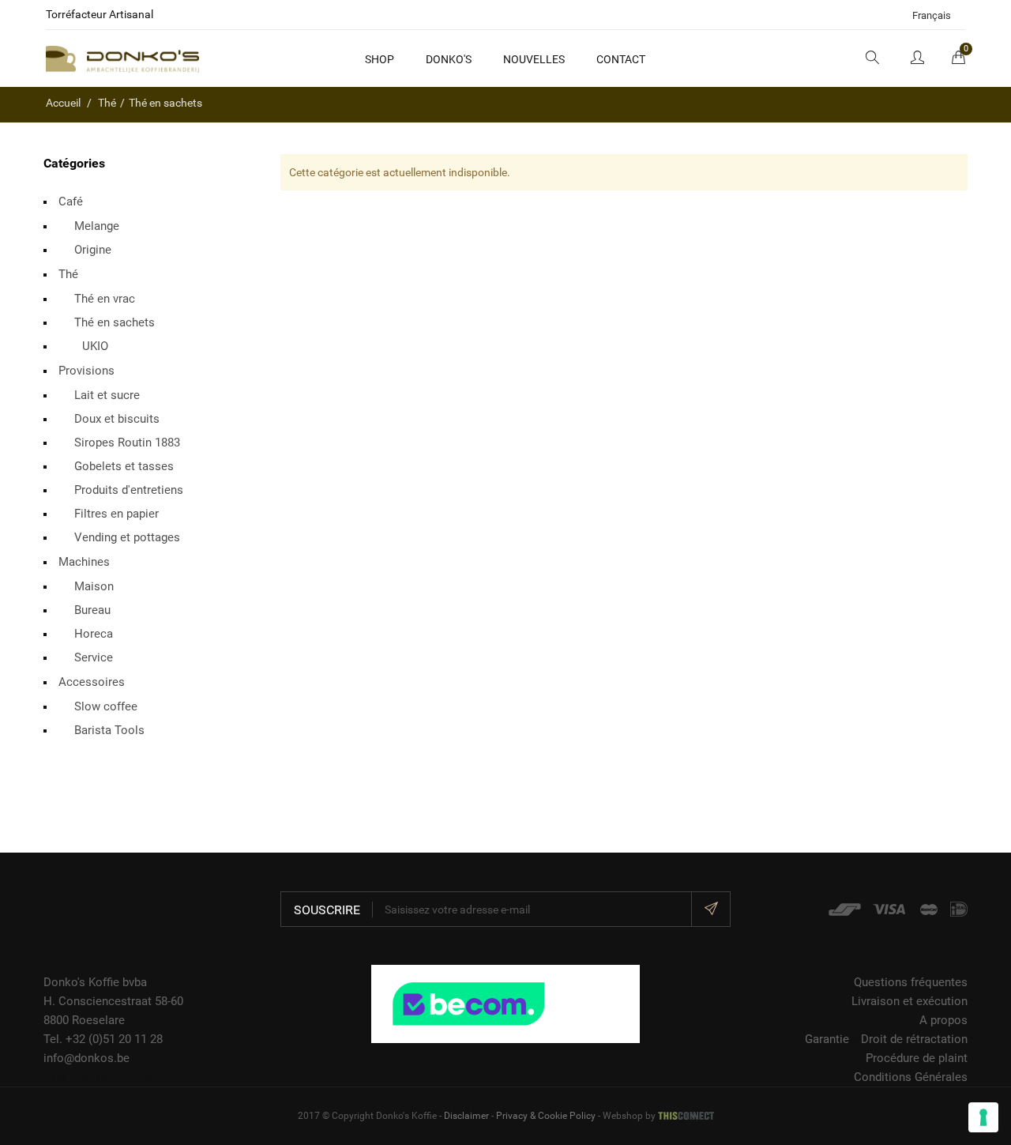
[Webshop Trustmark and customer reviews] (505, 1002)
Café (70, 201)
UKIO (95, 346)
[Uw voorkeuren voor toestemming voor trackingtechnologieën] (983, 1117)
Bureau (92, 610)
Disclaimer (466, 1115)
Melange (96, 226)
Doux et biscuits (117, 419)
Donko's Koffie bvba (95, 982)
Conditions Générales (911, 1077)
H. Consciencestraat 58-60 (113, 1001)
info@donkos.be (86, 1058)
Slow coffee (105, 706)
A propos (943, 1020)
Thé (68, 274)
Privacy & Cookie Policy (546, 1115)
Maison (94, 586)
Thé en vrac (104, 299)
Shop (379, 59)
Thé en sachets (114, 322)
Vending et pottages (127, 537)
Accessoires (91, 682)
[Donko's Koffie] (122, 58)
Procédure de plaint (917, 1058)
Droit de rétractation (914, 1039)
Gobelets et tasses (124, 466)
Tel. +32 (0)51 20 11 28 (103, 1039)
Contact (620, 59)
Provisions (86, 370)
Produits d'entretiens (128, 490)
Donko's (449, 59)
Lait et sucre (107, 395)
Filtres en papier (116, 514)
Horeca (93, 634)
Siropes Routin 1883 (127, 442)
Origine (92, 250)
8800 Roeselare (84, 1020)
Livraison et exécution (909, 1001)
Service (93, 657)
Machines (84, 562)
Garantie (827, 1039)
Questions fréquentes (911, 982)
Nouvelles (534, 59)
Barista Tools (109, 730)
